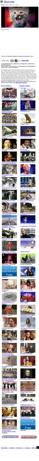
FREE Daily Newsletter (21, 82)
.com (9, 1)
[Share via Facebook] (16, 61)
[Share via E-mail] (12, 61)
